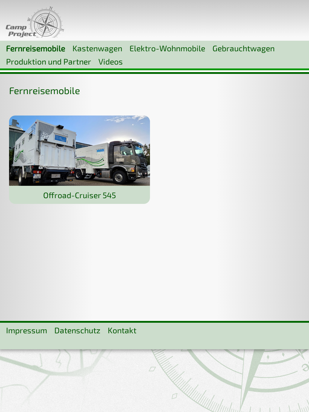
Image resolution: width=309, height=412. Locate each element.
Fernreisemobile (35, 48)
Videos (110, 61)
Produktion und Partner (48, 61)
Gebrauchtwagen (243, 48)
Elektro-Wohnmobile (167, 48)
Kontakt (122, 330)
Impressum (26, 330)
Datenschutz (77, 330)
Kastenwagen (97, 48)
